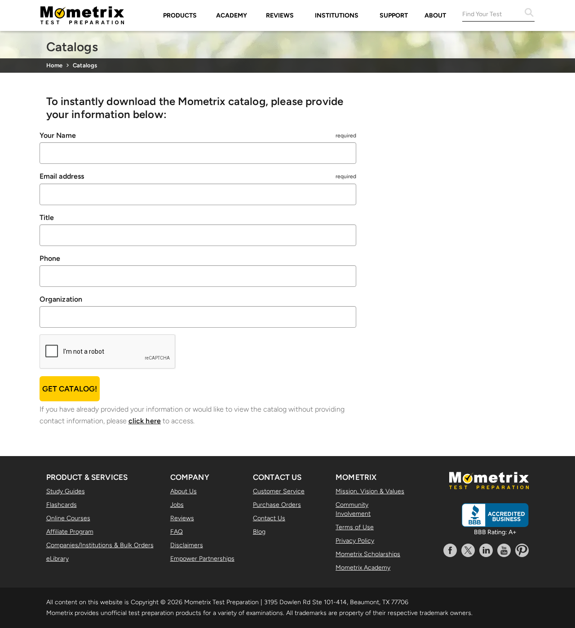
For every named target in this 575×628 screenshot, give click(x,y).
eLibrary (57, 558)
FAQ (176, 532)
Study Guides (65, 491)
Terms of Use (355, 527)
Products (180, 15)
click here (144, 421)
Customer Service (279, 491)
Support (394, 15)
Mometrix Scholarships (368, 554)
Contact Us (269, 518)
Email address (62, 176)
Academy (231, 15)
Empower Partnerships (202, 558)
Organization (61, 299)
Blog (259, 532)
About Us (183, 491)
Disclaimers (186, 545)
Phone (50, 258)
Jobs (177, 505)
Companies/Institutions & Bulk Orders (100, 545)
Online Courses (68, 518)
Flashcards (61, 505)
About (435, 15)
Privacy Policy (355, 541)
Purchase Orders (277, 505)
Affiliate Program (69, 532)
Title (47, 217)
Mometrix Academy (363, 567)
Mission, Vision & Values (370, 491)
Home (54, 65)
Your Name (58, 135)
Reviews (280, 15)
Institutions (336, 15)
